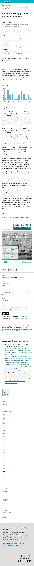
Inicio (3, 5)
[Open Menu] (1, 1)
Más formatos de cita (8, 334)
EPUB (20, 269)
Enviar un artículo (6, 392)
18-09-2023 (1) (6, 285)
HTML (12, 269)
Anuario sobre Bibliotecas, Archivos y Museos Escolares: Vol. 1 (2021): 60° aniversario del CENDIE (18, 367)
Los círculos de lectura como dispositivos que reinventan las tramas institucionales (18, 375)
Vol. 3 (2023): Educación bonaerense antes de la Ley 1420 (15, 7)
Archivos (8, 5)
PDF (5, 269)
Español (4, 404)
